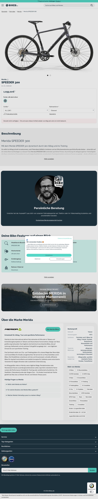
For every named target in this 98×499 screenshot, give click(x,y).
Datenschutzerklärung (64, 238)
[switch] (92, 492)
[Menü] (95, 483)
